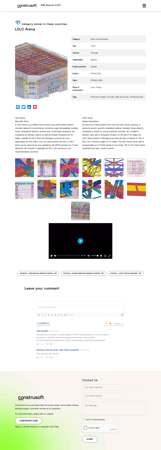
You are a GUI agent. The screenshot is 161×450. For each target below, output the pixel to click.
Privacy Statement (99, 419)
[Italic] (42, 314)
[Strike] (48, 314)
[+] (71, 315)
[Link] (65, 314)
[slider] (67, 256)
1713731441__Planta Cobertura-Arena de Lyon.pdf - (83, 273)
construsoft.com (28, 421)
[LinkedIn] (29, 107)
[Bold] (38, 314)
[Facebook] (18, 107)
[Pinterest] (35, 107)
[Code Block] (62, 314)
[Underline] (45, 314)
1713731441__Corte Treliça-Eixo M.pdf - (125, 273)
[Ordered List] (52, 314)
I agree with (95, 419)
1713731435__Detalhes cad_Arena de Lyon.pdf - (38, 273)
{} (68, 315)
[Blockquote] (58, 314)
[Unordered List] (55, 314)
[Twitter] (23, 107)
